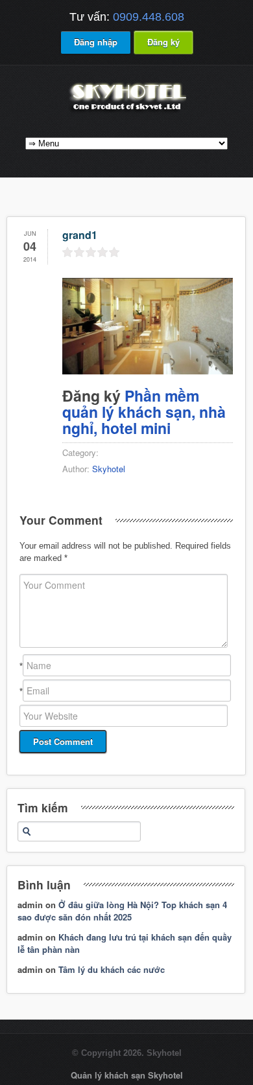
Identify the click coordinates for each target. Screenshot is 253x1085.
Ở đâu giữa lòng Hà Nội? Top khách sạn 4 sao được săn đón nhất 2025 (122, 911)
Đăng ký (163, 42)
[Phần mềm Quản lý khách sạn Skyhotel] (126, 112)
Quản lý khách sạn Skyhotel (127, 1075)
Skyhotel (108, 469)
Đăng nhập (95, 42)
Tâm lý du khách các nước (111, 969)
